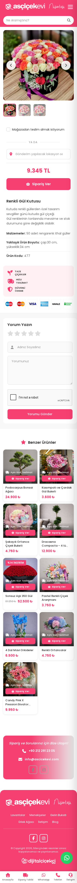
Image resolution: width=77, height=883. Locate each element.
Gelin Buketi (58, 815)
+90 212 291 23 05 (42, 751)
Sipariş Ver (41, 184)
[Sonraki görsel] (66, 65)
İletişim (43, 822)
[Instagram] (44, 838)
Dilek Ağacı (26, 822)
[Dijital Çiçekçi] (39, 861)
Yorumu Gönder (40, 414)
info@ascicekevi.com (42, 759)
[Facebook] (33, 838)
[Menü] (70, 6)
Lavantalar (18, 815)
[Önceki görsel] (11, 65)
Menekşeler (38, 815)
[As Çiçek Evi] (35, 7)
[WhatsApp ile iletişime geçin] (67, 858)
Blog (55, 822)
